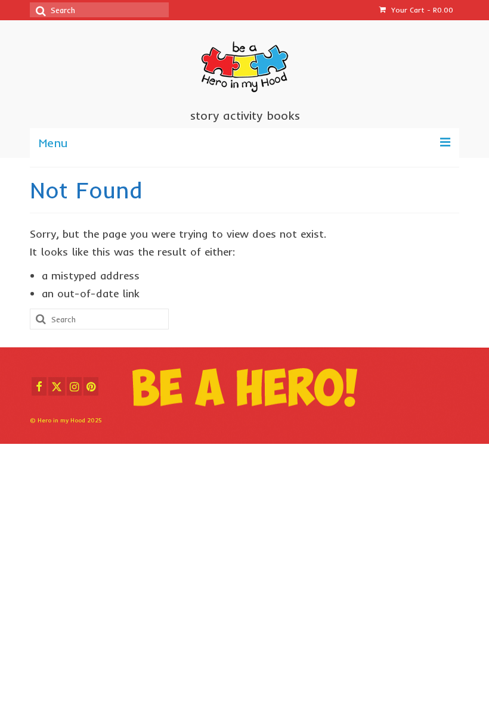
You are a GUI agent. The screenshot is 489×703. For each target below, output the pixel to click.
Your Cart (421, 9)
